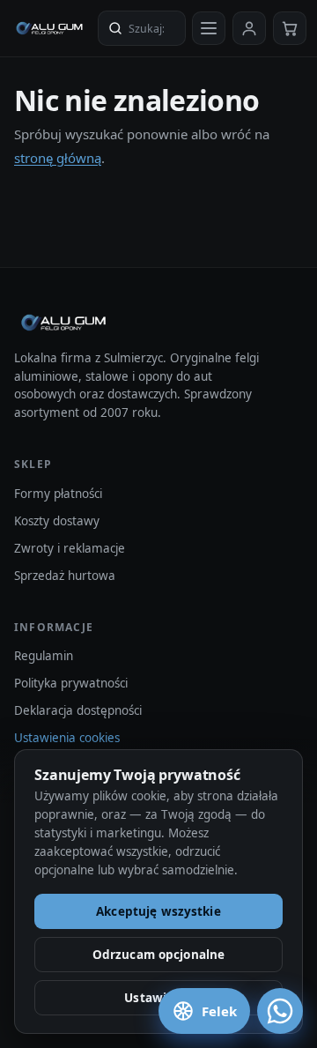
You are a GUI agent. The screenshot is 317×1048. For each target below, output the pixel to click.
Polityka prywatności (71, 683)
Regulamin (43, 656)
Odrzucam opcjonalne (158, 955)
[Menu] (208, 28)
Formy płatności (58, 494)
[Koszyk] (289, 28)
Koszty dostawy (57, 521)
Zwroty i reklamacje (69, 548)
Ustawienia (158, 998)
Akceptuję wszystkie (158, 911)
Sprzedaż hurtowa (64, 575)
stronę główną (57, 158)
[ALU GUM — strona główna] (49, 28)
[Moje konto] (249, 28)
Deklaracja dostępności (78, 710)
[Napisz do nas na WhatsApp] (280, 1011)
